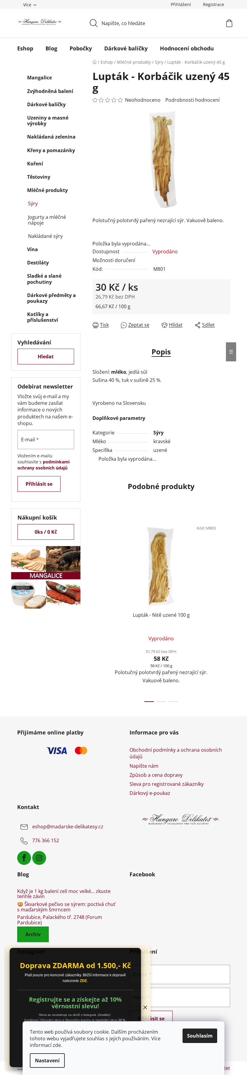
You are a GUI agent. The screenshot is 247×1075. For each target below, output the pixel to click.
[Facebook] (24, 858)
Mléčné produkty (47, 190)
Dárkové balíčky (46, 104)
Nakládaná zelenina (51, 136)
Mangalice (39, 77)
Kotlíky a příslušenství (42, 317)
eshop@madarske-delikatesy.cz (67, 826)
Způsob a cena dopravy (156, 775)
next (225, 610)
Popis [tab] (161, 352)
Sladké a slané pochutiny (44, 279)
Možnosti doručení (113, 260)
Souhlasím (200, 1035)
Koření (35, 163)
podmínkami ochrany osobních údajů (43, 465)
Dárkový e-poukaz (150, 793)
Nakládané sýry (45, 236)
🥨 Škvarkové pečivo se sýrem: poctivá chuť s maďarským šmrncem (66, 907)
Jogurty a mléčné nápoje (47, 220)
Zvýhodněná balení (50, 91)
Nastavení (47, 1060)
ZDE (83, 981)
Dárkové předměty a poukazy (51, 298)
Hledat (46, 356)
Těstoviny (38, 177)
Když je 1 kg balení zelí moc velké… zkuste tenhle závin (64, 894)
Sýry (33, 203)
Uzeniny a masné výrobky (47, 120)
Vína (32, 249)
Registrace (213, 4)
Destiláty (38, 262)
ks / (46, 532)
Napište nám (144, 766)
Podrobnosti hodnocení (192, 100)
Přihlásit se (39, 484)
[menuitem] (25, 48)
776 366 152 (45, 840)
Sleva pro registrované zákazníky (167, 784)
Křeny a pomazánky (51, 150)
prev (97, 610)
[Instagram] (39, 858)
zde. (57, 1045)
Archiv (33, 934)
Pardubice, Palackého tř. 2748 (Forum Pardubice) (59, 920)
